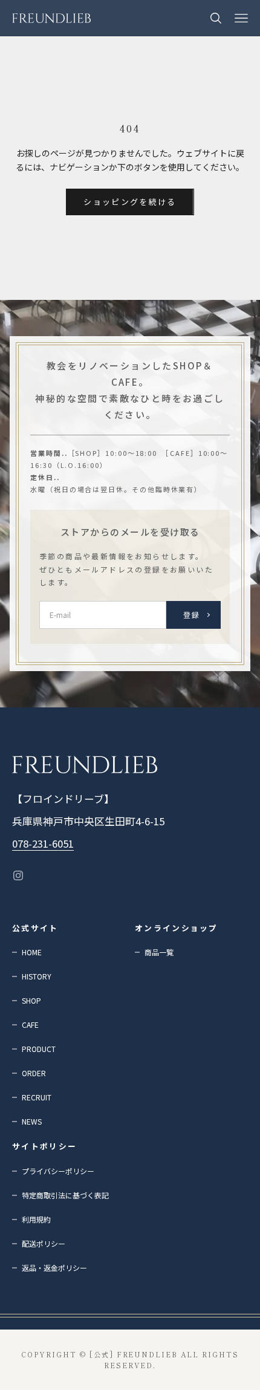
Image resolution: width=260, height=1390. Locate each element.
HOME (32, 952)
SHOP (31, 1000)
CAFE (30, 1024)
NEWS (32, 1121)
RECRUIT (36, 1097)
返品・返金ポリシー (54, 1267)
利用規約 (36, 1219)
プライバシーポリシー (58, 1171)
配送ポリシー (43, 1243)
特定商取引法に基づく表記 (65, 1195)
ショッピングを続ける (129, 201)
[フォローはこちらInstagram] (18, 875)
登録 (191, 614)
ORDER (34, 1073)
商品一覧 (159, 952)
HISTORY (36, 976)
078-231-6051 (43, 843)
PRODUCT (39, 1049)
